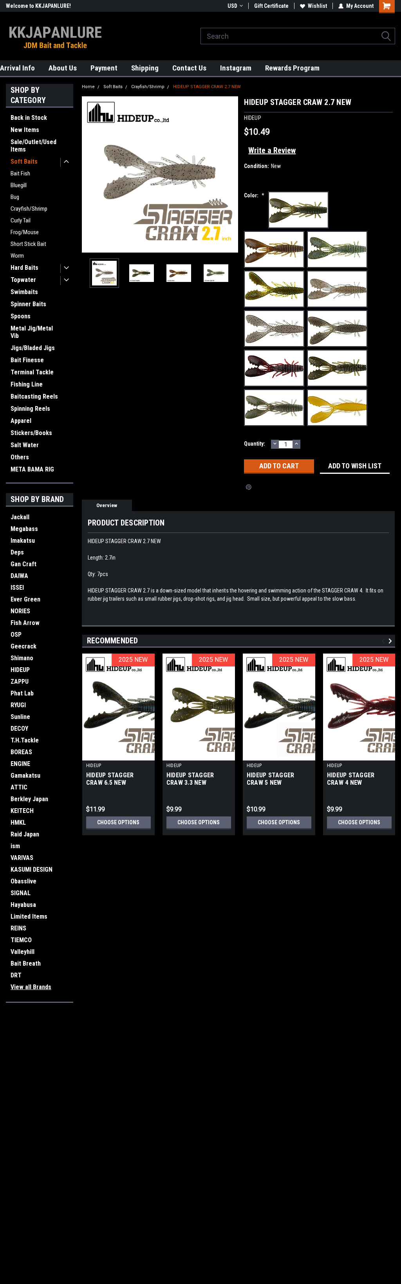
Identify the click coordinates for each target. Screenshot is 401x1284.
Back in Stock (29, 117)
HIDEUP (20, 670)
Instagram (235, 67)
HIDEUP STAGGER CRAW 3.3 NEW (190, 778)
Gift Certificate (271, 6)
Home (88, 86)
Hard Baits (24, 267)
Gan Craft (23, 564)
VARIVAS (22, 857)
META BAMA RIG (32, 469)
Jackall (20, 517)
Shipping (145, 67)
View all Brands (31, 987)
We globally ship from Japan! (40, 6)
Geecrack (23, 646)
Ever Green (25, 599)
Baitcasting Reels (34, 396)
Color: (254, 195)
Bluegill (19, 185)
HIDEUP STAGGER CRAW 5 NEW (270, 778)
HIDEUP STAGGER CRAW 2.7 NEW (207, 86)
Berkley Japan (29, 799)
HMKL (18, 822)
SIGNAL (21, 893)
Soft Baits (24, 161)
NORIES (20, 611)
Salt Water (25, 445)
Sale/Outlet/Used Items (33, 145)
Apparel (21, 420)
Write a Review (272, 150)
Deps (17, 552)
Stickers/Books (31, 433)
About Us (63, 67)
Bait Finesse (27, 360)
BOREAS (21, 752)
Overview (106, 505)
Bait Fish (20, 173)
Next (230, 174)
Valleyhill (22, 951)
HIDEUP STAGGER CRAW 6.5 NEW (110, 778)
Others (20, 457)
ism (15, 846)
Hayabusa (23, 904)
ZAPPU (20, 681)
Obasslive (23, 881)
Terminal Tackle (32, 372)
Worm (17, 255)
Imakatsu (23, 540)
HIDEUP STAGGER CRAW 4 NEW (351, 778)
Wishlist (317, 6)
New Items (25, 130)
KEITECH (22, 810)
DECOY (19, 728)
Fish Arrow (25, 623)
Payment (103, 67)
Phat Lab (22, 693)
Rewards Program (292, 67)
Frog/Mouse (25, 232)
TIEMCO (21, 940)
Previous (90, 174)
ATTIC (19, 787)
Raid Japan (25, 834)
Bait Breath (26, 963)
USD (232, 6)
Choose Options (118, 822)
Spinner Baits (28, 304)
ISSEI (17, 587)
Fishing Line (27, 384)
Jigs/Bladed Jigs (33, 348)
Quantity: (254, 444)
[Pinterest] (249, 487)
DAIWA (19, 576)
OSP (16, 634)
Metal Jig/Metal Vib (32, 332)
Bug (15, 196)
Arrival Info (17, 67)
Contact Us (189, 67)
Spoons (21, 316)
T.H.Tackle (25, 740)
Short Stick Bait (28, 243)
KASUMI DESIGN (31, 869)
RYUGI (18, 705)
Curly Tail (21, 220)
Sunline (20, 717)
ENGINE (20, 764)
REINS (18, 928)
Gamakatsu (25, 775)
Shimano (22, 658)
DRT (16, 975)
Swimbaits (24, 292)
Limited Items (29, 916)
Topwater (23, 280)
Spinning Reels (30, 408)
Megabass (24, 529)
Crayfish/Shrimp (29, 208)
